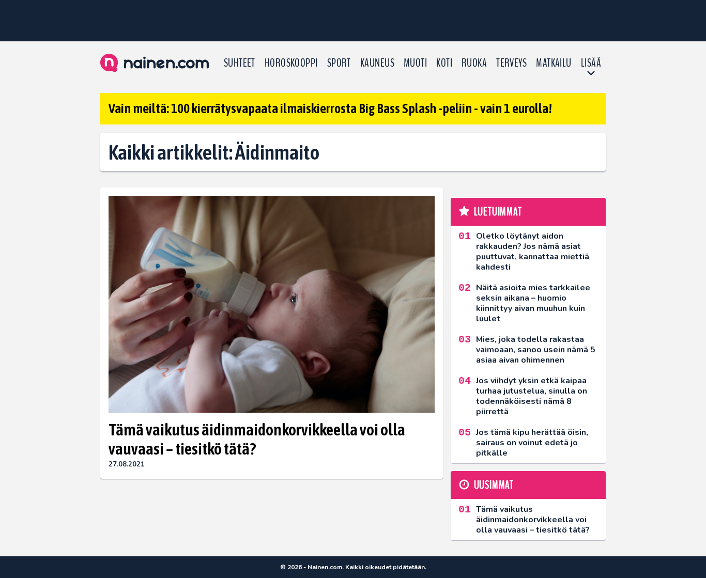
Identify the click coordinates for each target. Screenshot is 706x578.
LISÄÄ (591, 63)
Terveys (511, 63)
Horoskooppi (291, 63)
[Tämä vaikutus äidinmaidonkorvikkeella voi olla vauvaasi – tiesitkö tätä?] (272, 304)
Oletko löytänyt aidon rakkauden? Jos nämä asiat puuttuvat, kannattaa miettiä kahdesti (532, 251)
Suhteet (239, 63)
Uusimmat (494, 485)
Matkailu (554, 63)
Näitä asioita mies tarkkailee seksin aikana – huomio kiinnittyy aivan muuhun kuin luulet (533, 303)
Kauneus (377, 63)
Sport (339, 63)
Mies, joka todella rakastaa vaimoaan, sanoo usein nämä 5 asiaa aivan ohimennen (535, 350)
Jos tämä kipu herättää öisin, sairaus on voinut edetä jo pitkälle (532, 443)
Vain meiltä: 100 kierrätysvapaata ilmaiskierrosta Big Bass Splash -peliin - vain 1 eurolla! (330, 108)
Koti (444, 63)
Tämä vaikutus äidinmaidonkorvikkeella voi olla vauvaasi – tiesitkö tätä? (257, 439)
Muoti (415, 63)
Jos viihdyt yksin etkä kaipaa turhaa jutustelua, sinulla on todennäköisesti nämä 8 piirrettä (531, 396)
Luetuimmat (498, 212)
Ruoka (474, 63)
